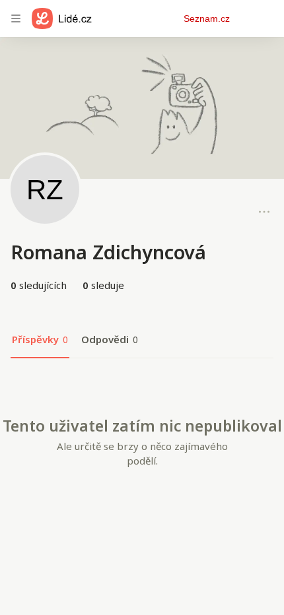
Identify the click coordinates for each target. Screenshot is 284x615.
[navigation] (15, 18)
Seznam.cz (207, 18)
